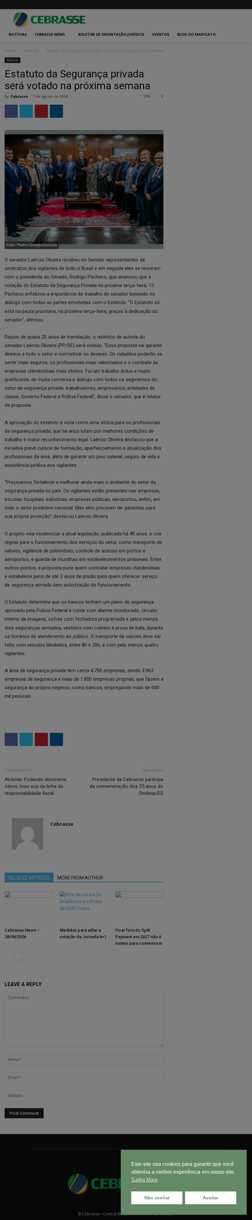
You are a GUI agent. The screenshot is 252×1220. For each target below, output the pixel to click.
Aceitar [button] (211, 1197)
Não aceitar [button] (157, 1197)
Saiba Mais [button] (144, 1180)
